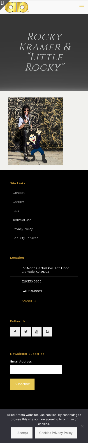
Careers (18, 202)
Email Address (21, 361)
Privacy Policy (23, 229)
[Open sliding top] (5, 5)
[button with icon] (15, 331)
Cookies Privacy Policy (56, 433)
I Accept (22, 433)
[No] (82, 426)
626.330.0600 (31, 281)
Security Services (25, 238)
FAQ (16, 211)
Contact (19, 192)
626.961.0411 (29, 301)
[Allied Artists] (16, 7)
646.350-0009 (31, 291)
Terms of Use (22, 220)
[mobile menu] (82, 7)
